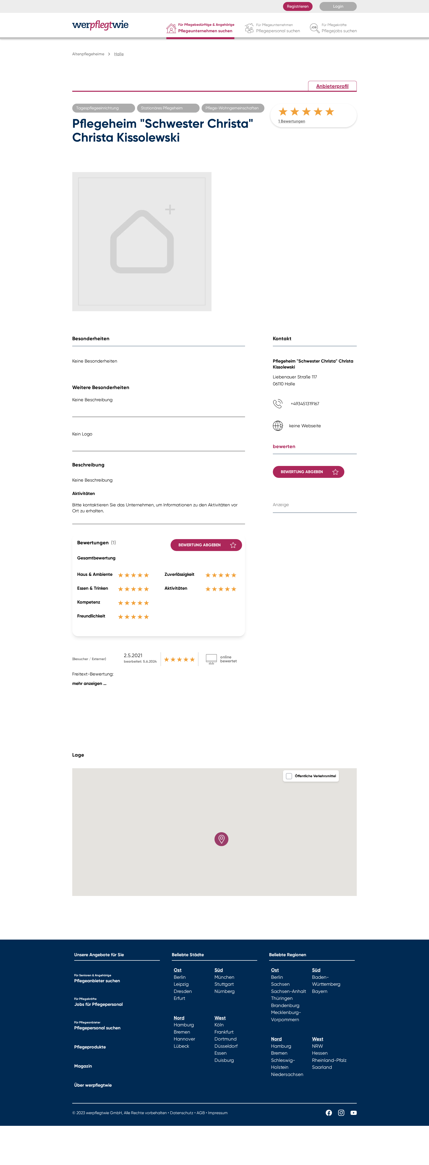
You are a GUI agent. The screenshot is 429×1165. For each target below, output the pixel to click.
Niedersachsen (287, 1074)
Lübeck (181, 1046)
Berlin (180, 977)
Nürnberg (224, 991)
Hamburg (184, 1025)
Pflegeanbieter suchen (97, 980)
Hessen (320, 1053)
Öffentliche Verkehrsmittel (315, 776)
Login (338, 6)
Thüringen (282, 998)
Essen (220, 1053)
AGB (201, 1112)
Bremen (182, 1032)
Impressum (218, 1112)
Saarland (322, 1067)
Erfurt (179, 998)
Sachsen (280, 984)
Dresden (183, 991)
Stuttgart (224, 984)
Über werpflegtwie (93, 1085)
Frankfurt (224, 1032)
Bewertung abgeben (200, 545)
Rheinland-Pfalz (329, 1060)
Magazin (83, 1066)
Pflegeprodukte (90, 1047)
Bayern (319, 991)
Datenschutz (181, 1112)
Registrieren (298, 6)
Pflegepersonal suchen (97, 1028)
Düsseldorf (226, 1046)
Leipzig (181, 984)
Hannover (184, 1039)
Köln (219, 1025)
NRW (317, 1046)
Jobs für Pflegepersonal (98, 1004)
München (224, 977)
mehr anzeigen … (89, 683)
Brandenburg (285, 1005)
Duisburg (224, 1060)
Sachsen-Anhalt (288, 991)
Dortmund (225, 1039)
